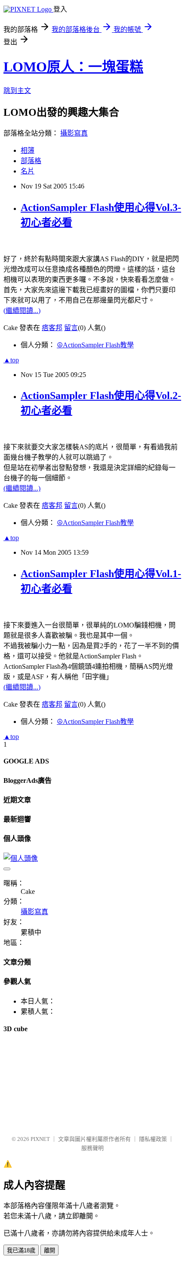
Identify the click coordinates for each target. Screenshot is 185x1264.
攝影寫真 (74, 133)
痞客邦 (52, 327)
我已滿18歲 (21, 1250)
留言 (71, 327)
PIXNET (40, 1139)
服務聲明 (92, 1148)
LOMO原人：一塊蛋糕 (73, 66)
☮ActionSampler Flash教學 (95, 345)
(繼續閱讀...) (21, 310)
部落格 (31, 160)
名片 (27, 171)
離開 (49, 1250)
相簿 (27, 150)
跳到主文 (17, 90)
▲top (11, 360)
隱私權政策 (153, 1139)
